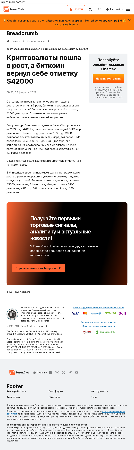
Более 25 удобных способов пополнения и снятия (98, 307)
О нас (94, 397)
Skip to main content (12, 2)
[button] (128, 9)
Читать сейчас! (65, 24)
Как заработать (16, 391)
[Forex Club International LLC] (13, 9)
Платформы (56, 391)
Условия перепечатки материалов (98, 322)
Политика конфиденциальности (99, 326)
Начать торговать (108, 78)
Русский (115, 9)
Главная (15, 41)
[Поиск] (100, 9)
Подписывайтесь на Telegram (36, 268)
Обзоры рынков (36, 41)
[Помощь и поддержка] (90, 9)
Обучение (54, 397)
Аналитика (13, 397)
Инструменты (99, 391)
